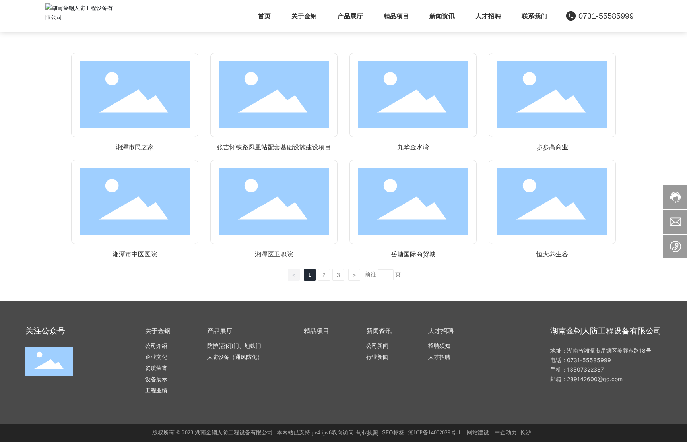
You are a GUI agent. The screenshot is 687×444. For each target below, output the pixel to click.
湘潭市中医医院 (135, 254)
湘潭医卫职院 (274, 254)
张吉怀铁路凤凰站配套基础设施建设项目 (274, 147)
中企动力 (506, 432)
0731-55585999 (606, 16)
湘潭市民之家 (135, 147)
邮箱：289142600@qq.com (586, 379)
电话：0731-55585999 (580, 360)
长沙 (525, 432)
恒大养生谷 (552, 254)
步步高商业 (552, 147)
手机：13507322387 (577, 369)
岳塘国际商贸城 (413, 254)
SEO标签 (393, 432)
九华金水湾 (413, 147)
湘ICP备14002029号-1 (434, 433)
